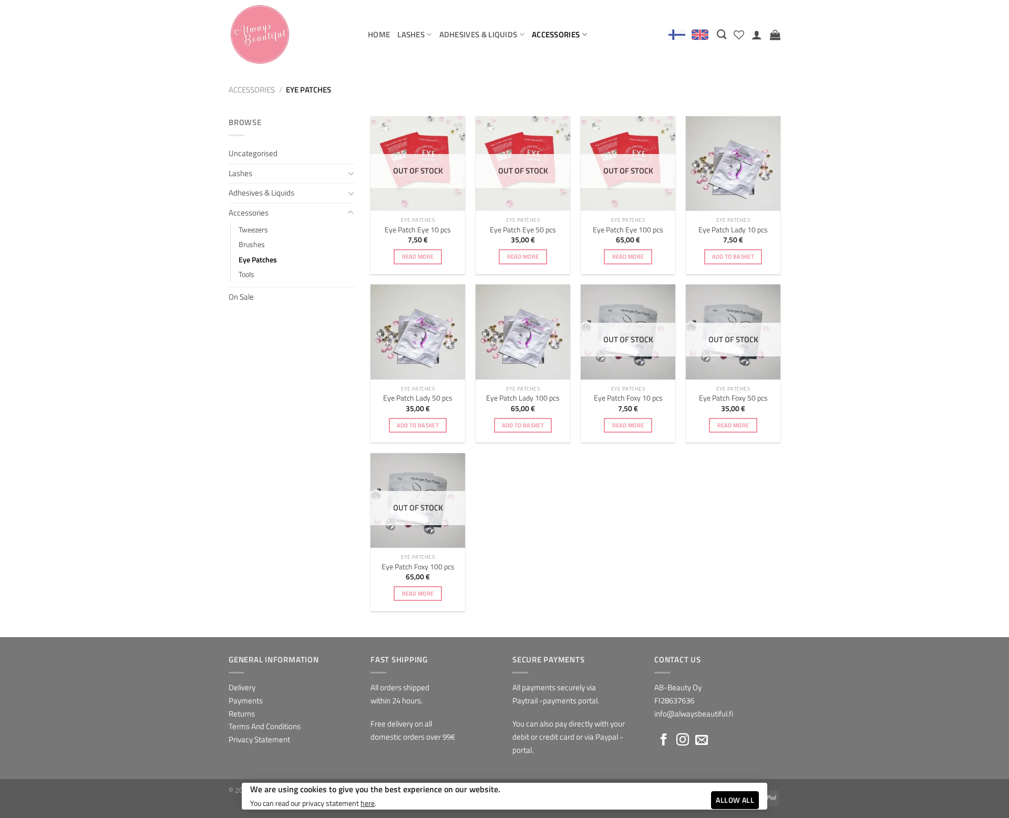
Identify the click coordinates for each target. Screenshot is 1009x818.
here (368, 803)
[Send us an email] (701, 740)
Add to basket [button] (733, 256)
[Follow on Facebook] (663, 740)
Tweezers (253, 229)
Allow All (735, 800)
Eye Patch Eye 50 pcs (523, 229)
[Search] (721, 34)
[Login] (756, 34)
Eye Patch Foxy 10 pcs (628, 398)
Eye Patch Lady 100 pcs (523, 398)
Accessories (556, 34)
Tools (246, 274)
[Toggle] (351, 173)
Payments (246, 700)
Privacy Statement (259, 739)
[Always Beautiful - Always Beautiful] (290, 34)
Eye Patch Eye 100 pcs (628, 229)
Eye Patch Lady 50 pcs (417, 398)
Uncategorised (253, 153)
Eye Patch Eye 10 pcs (418, 229)
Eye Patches (258, 259)
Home (379, 34)
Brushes (252, 244)
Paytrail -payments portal (555, 700)
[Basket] (775, 34)
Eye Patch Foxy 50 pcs (733, 398)
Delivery (242, 687)
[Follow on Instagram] (682, 740)
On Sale (241, 297)
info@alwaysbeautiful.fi (693, 714)
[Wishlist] (739, 34)
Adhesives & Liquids (478, 34)
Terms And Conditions (265, 726)
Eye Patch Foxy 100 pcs (418, 566)
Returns (242, 714)
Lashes (411, 34)
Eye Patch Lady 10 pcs (733, 229)
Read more (418, 256)
